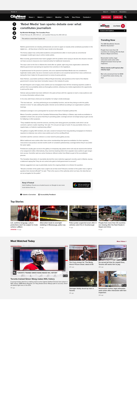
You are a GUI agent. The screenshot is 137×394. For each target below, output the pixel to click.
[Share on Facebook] (14, 28)
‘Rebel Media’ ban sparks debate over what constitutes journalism (50, 26)
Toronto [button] (13, 12)
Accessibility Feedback (48, 195)
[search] (125, 17)
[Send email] (14, 37)
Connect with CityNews (107, 31)
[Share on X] (14, 24)
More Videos (121, 241)
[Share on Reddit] (14, 33)
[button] (105, 11)
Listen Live (117, 17)
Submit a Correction (29, 195)
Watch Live (106, 17)
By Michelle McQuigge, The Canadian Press (35, 33)
